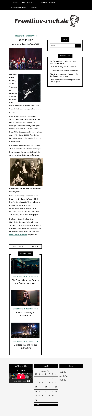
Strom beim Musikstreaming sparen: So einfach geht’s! (65, 81)
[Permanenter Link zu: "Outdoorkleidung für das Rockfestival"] (25, 330)
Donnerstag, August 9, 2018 (31, 44)
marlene (16, 44)
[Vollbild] (30, 381)
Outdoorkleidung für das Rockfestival (64, 70)
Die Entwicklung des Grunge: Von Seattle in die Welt (63, 62)
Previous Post (18, 246)
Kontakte (34, 7)
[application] (21, 376)
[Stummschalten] (27, 381)
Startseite (14, 2)
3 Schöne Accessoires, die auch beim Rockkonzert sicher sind (64, 75)
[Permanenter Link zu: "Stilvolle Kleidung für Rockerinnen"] (25, 298)
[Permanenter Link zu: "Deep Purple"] (25, 59)
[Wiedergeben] (12, 381)
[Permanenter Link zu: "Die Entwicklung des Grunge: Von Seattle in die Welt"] (25, 266)
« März (37, 405)
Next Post (34, 246)
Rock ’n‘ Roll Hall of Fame (18, 235)
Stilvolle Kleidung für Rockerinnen (63, 67)
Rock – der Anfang (28, 2)
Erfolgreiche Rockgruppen (46, 2)
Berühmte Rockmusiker (18, 7)
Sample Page (63, 376)
